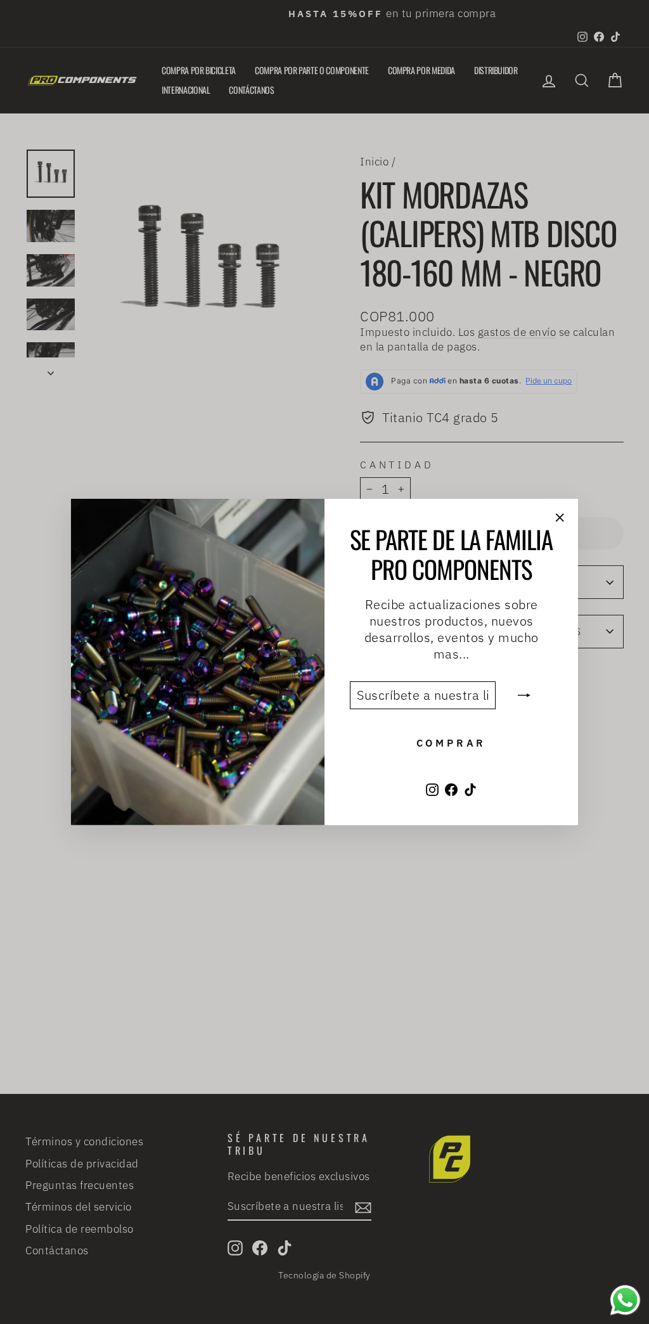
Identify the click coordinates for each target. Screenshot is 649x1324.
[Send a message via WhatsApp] (625, 1300)
